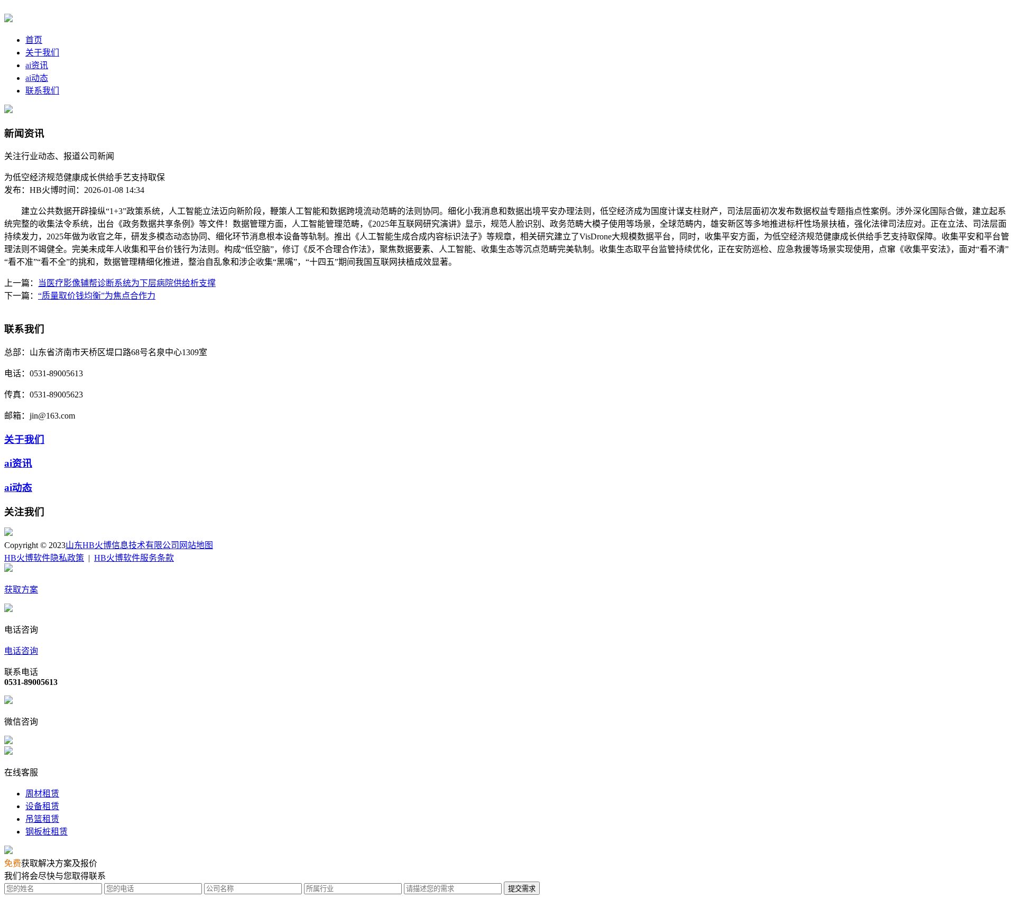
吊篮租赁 (42, 818)
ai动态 (36, 77)
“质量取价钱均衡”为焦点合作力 (96, 295)
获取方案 (21, 589)
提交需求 (522, 889)
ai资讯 (36, 65)
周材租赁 (42, 793)
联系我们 (42, 90)
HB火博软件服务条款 (134, 557)
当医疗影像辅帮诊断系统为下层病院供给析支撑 (127, 283)
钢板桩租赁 (46, 831)
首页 (33, 39)
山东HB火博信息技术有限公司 (122, 545)
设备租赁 (42, 806)
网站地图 (196, 545)
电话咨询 (21, 650)
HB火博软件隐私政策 (44, 557)
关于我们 (42, 52)
